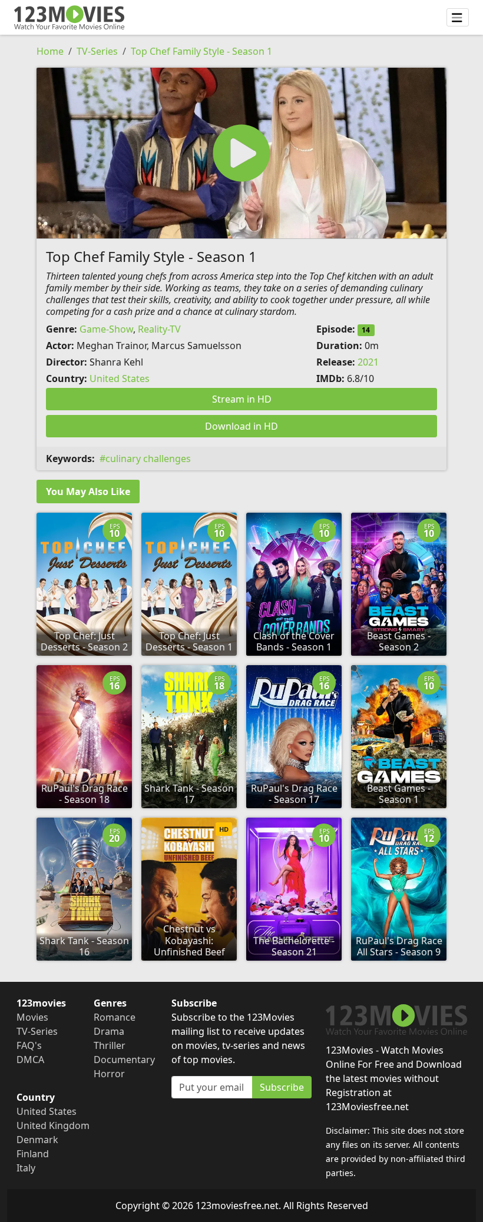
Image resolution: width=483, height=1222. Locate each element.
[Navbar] (457, 17)
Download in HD (241, 426)
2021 (368, 362)
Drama (109, 1031)
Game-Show (106, 329)
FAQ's (29, 1045)
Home (50, 51)
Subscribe (282, 1087)
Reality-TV (159, 329)
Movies (32, 1017)
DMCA (30, 1059)
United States (120, 378)
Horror (109, 1073)
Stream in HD (242, 399)
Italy (25, 1167)
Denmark (37, 1139)
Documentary (124, 1059)
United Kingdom (53, 1125)
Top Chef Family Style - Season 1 (201, 51)
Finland (32, 1153)
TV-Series (97, 51)
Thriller (109, 1045)
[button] (241, 153)
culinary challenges (148, 458)
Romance (114, 1017)
